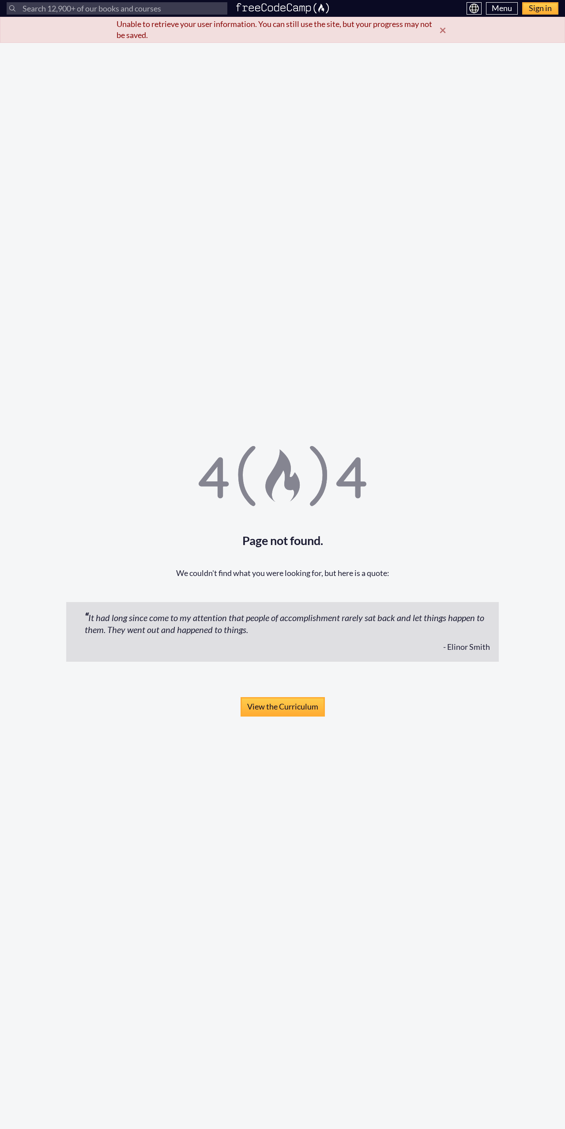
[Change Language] (474, 8)
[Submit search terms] (12, 8)
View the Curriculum (282, 706)
